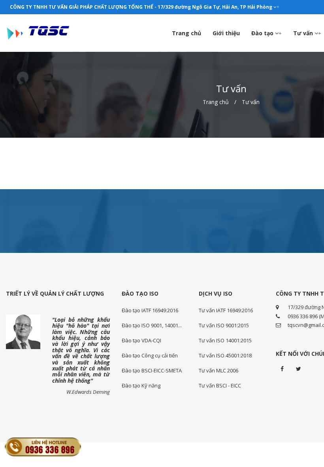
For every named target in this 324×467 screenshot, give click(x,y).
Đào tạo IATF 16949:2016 (150, 310)
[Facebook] (282, 369)
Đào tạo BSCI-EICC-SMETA (152, 370)
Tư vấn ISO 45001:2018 (225, 355)
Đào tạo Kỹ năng (141, 385)
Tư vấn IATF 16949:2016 (226, 310)
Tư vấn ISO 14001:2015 (225, 340)
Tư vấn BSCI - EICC (220, 385)
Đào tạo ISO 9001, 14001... (152, 325)
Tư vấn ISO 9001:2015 (224, 325)
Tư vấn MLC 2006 (218, 370)
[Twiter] (298, 369)
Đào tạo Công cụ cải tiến (150, 355)
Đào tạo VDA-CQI (141, 340)
